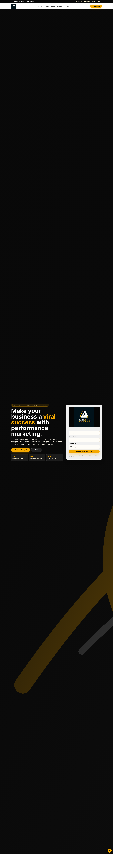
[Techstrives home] (13, 6)
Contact (67, 6)
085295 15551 (79, 1)
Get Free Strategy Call (21, 450)
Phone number (72, 436)
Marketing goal (72, 443)
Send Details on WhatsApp (84, 451)
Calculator (60, 6)
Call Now (37, 450)
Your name (71, 429)
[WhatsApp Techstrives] (110, 851)
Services (40, 6)
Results (53, 6)
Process (47, 6)
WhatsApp (97, 6)
